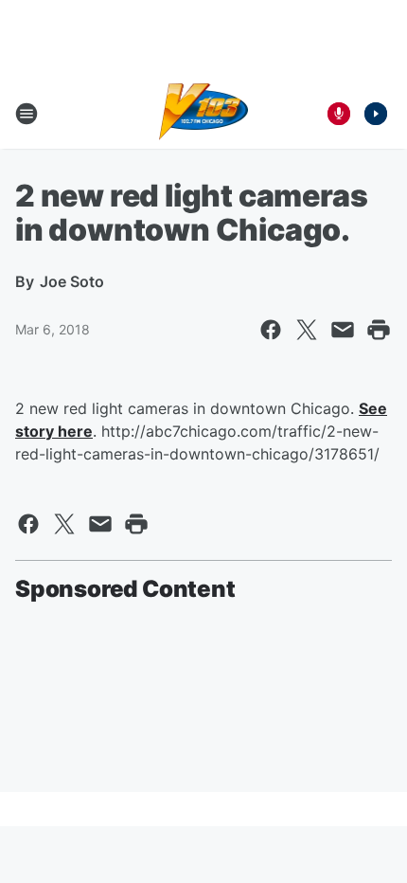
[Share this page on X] (306, 329)
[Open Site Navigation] (26, 113)
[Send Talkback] (338, 113)
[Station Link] (204, 113)
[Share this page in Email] (342, 329)
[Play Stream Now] (375, 113)
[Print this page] (378, 329)
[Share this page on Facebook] (270, 329)
